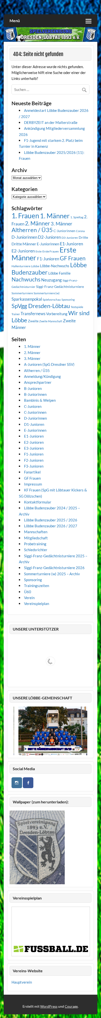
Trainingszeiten (36, 585)
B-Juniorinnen (35, 394)
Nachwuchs (26, 279)
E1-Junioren (71, 243)
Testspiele (77, 307)
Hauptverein (22, 982)
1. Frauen (25, 215)
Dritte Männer (24, 243)
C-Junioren (32, 406)
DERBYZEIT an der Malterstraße (50, 122)
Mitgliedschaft (36, 538)
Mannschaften (35, 532)
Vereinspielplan (36, 603)
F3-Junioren (33, 466)
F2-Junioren (33, 460)
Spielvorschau (52, 299)
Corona (80, 231)
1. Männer (55, 216)
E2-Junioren (23, 250)
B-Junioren (33, 388)
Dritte (83, 237)
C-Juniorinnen (64, 231)
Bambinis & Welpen (40, 400)
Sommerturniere (22, 293)
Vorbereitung (56, 313)
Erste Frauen (50, 251)
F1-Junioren (48, 258)
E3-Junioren (34, 448)
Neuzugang (51, 279)
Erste (39, 251)
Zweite (33, 321)
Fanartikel (32, 472)
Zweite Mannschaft (50, 321)
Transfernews (33, 313)
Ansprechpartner (37, 382)
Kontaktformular (37, 502)
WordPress (48, 1006)
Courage (71, 1006)
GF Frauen (73, 258)
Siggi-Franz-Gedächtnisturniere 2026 (54, 567)
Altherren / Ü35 (32, 229)
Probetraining (35, 544)
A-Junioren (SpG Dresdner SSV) (49, 364)
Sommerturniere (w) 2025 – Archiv (52, 574)
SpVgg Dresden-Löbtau (41, 305)
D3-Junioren (70, 237)
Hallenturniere (21, 266)
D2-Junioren (49, 237)
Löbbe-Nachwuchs (54, 266)
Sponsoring (68, 299)
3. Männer (61, 223)
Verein (29, 597)
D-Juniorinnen (24, 237)
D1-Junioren (34, 424)
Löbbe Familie (59, 273)
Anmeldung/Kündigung (42, 376)
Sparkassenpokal (27, 299)
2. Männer (37, 223)
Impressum (33, 484)
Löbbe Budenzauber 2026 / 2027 (50, 526)
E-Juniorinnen (48, 244)
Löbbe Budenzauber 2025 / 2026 (50, 520)
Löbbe (35, 266)
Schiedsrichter (35, 549)
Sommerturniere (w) (47, 293)
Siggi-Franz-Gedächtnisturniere (60, 286)
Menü (15, 20)
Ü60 (27, 592)
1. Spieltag (76, 217)
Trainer (16, 314)
